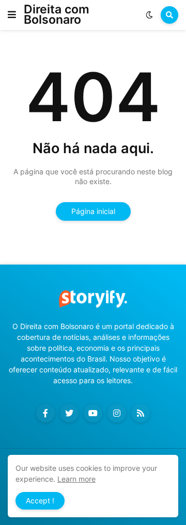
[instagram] (116, 413)
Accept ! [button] (40, 500)
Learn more (76, 478)
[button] (12, 15)
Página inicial (93, 211)
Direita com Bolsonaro (56, 14)
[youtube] (93, 413)
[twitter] (69, 413)
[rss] (140, 413)
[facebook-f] (45, 413)
